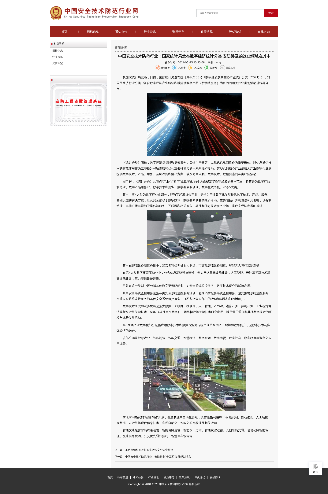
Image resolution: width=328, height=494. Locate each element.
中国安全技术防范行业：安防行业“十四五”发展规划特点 (158, 456)
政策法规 (207, 32)
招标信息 (93, 32)
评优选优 (235, 32)
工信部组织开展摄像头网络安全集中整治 (149, 449)
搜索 (271, 12)
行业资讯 (150, 32)
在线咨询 (264, 32)
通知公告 (121, 32)
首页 (64, 32)
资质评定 (178, 32)
